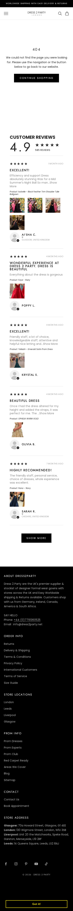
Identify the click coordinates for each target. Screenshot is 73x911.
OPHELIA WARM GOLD (28, 418)
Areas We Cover (15, 767)
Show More (50, 344)
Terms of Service (15, 676)
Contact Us (11, 799)
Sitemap (9, 780)
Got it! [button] (36, 904)
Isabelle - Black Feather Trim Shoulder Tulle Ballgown (34, 193)
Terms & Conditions (17, 657)
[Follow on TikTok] (46, 864)
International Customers (20, 670)
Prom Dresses (13, 741)
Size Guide (11, 683)
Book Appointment (16, 806)
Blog (7, 773)
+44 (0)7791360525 (27, 620)
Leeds (8, 709)
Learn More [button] (14, 894)
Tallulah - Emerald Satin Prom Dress (35, 349)
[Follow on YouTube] (36, 864)
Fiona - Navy (24, 488)
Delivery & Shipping (17, 650)
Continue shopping (37, 78)
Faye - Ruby (24, 279)
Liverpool (10, 715)
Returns (9, 644)
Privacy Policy (13, 663)
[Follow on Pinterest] (26, 864)
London (9, 702)
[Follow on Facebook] (6, 864)
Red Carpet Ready (16, 760)
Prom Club (11, 754)
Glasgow (9, 722)
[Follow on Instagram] (16, 864)
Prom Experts (13, 748)
